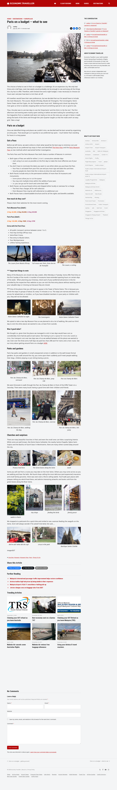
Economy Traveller (22, 3)
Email (47, 703)
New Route (98, 194)
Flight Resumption (90, 161)
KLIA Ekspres (89, 165)
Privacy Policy (31, 769)
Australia (88, 151)
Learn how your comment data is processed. (43, 752)
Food (99, 161)
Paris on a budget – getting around (18, 761)
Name (9, 703)
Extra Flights (89, 158)
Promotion (101, 201)
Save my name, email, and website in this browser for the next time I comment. (32, 719)
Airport (97, 144)
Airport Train (89, 147)
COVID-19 (104, 154)
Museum (17, 557)
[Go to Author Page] (9, 27)
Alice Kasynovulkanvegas (93, 29)
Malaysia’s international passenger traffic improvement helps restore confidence (36, 579)
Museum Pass (24, 557)
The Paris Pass (57, 147)
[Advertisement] (58, 11)
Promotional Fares (90, 204)
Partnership (88, 197)
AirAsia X (103, 141)
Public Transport (103, 204)
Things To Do (36, 557)
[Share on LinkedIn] (77, 28)
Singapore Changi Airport (92, 215)
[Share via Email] (79, 28)
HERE (45, 343)
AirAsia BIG (95, 141)
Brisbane (88, 154)
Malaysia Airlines (90, 183)
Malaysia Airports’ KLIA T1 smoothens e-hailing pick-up (28, 585)
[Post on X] (71, 28)
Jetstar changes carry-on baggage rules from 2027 (26, 588)
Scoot (106, 208)
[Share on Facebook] (74, 28)
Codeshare (96, 154)
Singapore (88, 211)
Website (9, 711)
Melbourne (98, 190)
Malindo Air (88, 190)
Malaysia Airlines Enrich (92, 187)
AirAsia (87, 141)
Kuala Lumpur (99, 165)
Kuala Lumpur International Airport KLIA (95, 170)
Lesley (15, 26)
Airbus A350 (89, 144)
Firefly (97, 158)
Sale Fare (99, 208)
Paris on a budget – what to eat (99, 761)
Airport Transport (100, 147)
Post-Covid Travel (90, 201)
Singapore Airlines (99, 211)
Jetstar (106, 161)
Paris (30, 557)
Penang (97, 197)
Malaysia (102, 180)
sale (93, 208)
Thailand (105, 215)
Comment (10, 723)
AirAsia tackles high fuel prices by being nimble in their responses (31, 582)
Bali (94, 151)
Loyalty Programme (91, 180)
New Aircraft (89, 194)
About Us (24, 769)
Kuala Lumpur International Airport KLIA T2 (95, 175)
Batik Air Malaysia (103, 151)
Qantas (87, 208)
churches (11, 557)
